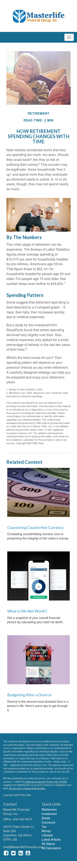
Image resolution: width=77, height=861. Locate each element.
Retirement (49, 809)
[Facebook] (6, 853)
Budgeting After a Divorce (29, 694)
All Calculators (51, 848)
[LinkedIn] (20, 853)
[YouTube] (28, 853)
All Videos (48, 844)
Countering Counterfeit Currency (35, 527)
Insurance (48, 822)
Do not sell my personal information (27, 788)
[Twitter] (13, 853)
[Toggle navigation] (69, 37)
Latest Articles (51, 839)
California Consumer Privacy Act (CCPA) (46, 781)
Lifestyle (47, 835)
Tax (44, 826)
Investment (49, 814)
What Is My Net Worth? (27, 611)
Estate (46, 818)
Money (46, 831)
